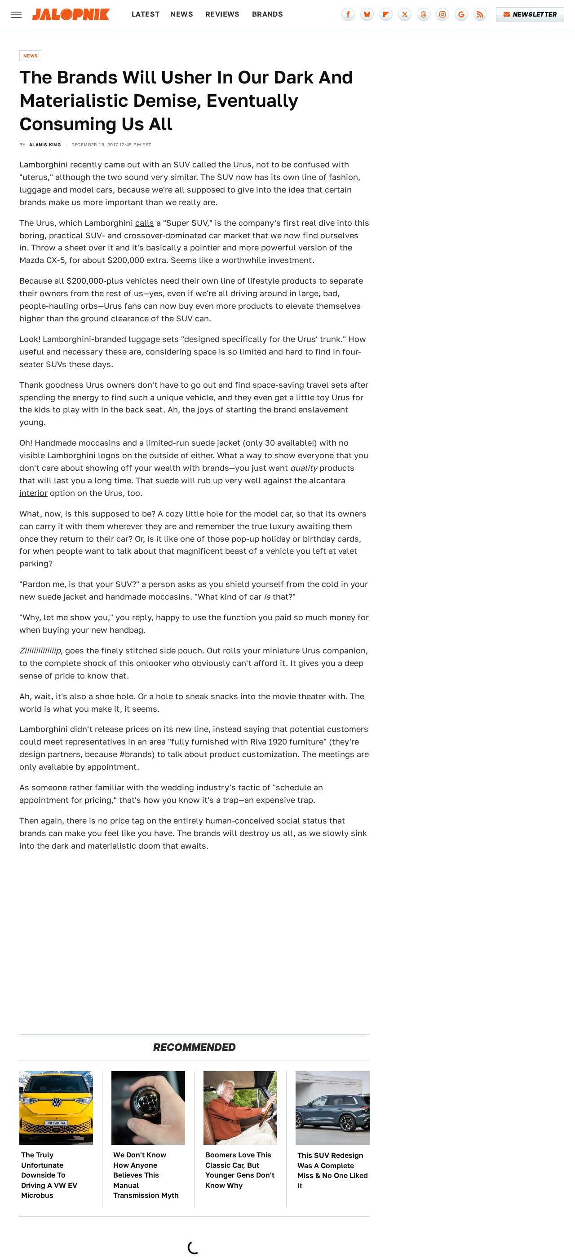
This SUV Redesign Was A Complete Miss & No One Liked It (332, 1170)
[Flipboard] (386, 14)
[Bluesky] (367, 14)
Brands (267, 14)
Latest (145, 14)
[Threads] (423, 14)
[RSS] (480, 14)
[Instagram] (442, 14)
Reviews (222, 14)
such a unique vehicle (171, 397)
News (181, 14)
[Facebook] (348, 14)
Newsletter (535, 14)
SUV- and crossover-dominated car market (167, 235)
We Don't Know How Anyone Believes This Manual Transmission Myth (146, 1175)
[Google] (461, 14)
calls (144, 223)
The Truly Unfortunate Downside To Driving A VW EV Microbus (49, 1175)
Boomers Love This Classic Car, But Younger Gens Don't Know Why (239, 1170)
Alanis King (45, 144)
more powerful (267, 247)
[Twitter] (404, 14)
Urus (242, 164)
